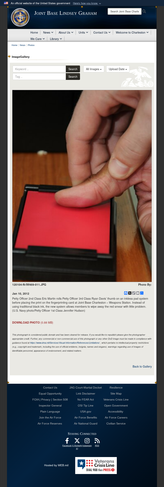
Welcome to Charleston (130, 32)
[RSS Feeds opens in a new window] (97, 441)
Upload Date (117, 69)
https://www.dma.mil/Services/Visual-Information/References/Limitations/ (65, 342)
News (46, 32)
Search (72, 69)
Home (34, 32)
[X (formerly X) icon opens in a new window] (77, 441)
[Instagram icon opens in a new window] (87, 441)
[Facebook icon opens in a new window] (67, 441)
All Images (93, 69)
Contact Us (100, 32)
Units (82, 32)
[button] (87, 3)
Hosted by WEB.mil (56, 465)
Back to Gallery (142, 366)
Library (54, 39)
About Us (64, 32)
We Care (36, 39)
